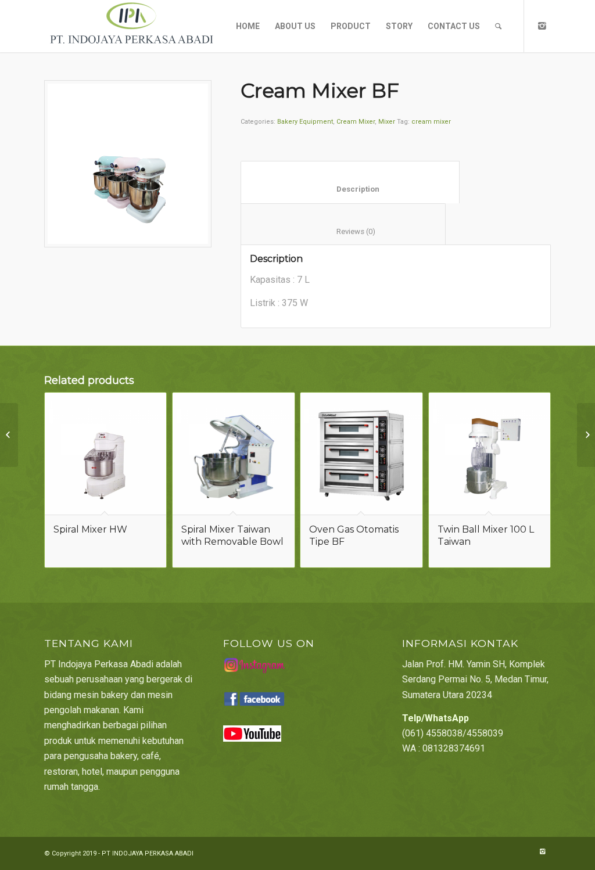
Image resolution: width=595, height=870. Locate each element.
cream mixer (431, 121)
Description (350, 189)
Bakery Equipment (305, 121)
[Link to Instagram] (542, 25)
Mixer (386, 121)
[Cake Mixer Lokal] (586, 435)
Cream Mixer (355, 121)
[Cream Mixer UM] (9, 435)
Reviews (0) (343, 231)
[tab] (350, 182)
